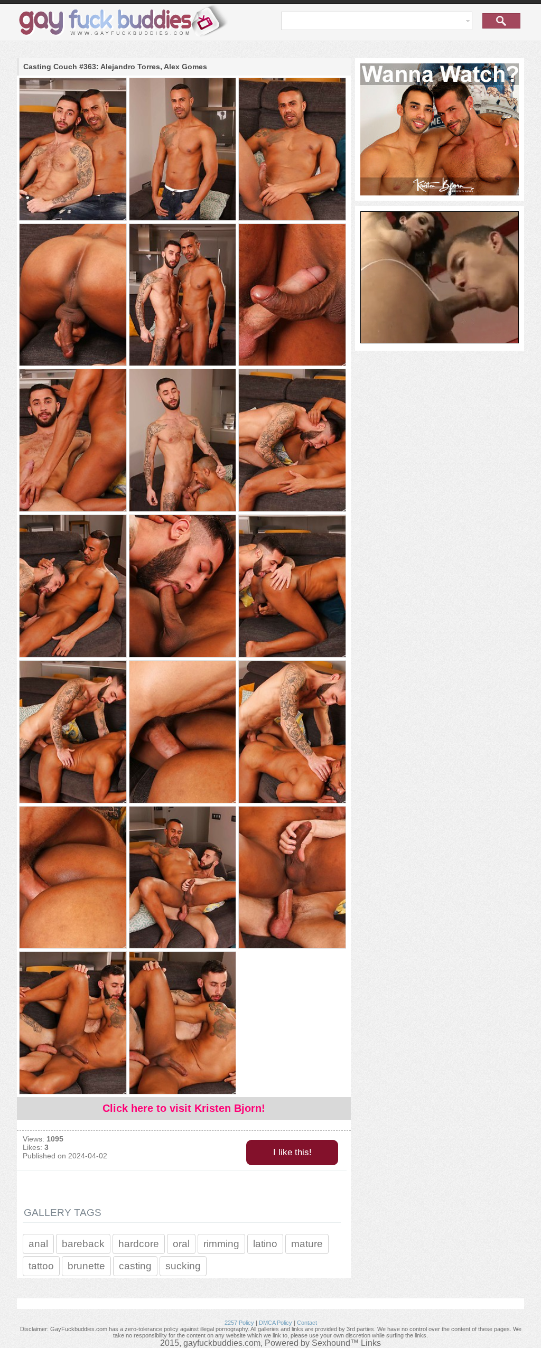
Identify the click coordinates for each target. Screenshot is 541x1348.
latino (265, 1243)
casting (135, 1265)
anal (38, 1243)
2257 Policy (239, 1322)
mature (307, 1243)
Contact (307, 1322)
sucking (183, 1265)
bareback (83, 1243)
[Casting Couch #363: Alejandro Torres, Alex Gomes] (72, 150)
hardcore (138, 1243)
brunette (86, 1265)
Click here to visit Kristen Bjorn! (183, 1108)
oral (181, 1243)
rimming (221, 1243)
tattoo (41, 1265)
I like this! (292, 1152)
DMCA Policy (275, 1322)
